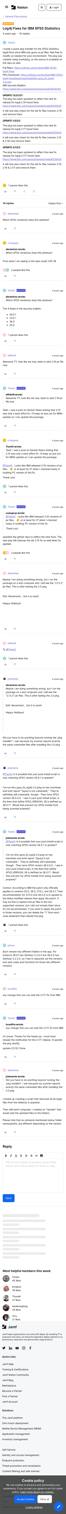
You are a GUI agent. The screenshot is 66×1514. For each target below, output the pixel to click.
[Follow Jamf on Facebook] (30, 1348)
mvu (14, 1315)
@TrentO (8, 465)
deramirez (13, 213)
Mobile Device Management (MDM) (21, 1428)
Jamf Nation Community (15, 1374)
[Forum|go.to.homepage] (19, 7)
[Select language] (41, 7)
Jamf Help (8, 1364)
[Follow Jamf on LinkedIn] (10, 1348)
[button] (7, 8)
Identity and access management (20, 1455)
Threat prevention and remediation (21, 1465)
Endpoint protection (13, 1460)
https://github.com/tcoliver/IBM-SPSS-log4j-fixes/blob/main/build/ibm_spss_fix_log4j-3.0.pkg (33, 78)
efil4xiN (12, 355)
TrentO (11, 42)
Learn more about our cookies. (37, 1492)
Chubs (15, 1277)
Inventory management (15, 1439)
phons (11, 945)
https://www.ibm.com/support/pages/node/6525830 (32, 105)
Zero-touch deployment (15, 1423)
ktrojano (16, 1286)
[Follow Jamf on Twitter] (4, 1348)
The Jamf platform (12, 1417)
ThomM (16, 1296)
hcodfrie (12, 988)
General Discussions (16, 16)
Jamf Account (10, 1401)
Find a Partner (10, 1396)
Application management (16, 1433)
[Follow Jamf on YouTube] (17, 1348)
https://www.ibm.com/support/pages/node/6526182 (32, 88)
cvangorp (13, 243)
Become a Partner (12, 1390)
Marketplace (9, 1385)
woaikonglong (20, 1306)
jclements (13, 678)
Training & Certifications (15, 1369)
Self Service (8, 1449)
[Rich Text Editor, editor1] (33, 1176)
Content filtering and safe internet (20, 1471)
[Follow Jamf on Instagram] (23, 1348)
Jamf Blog (7, 1380)
